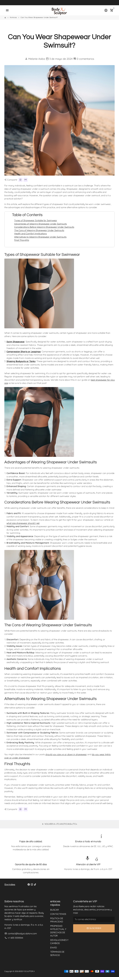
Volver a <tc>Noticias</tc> (59, 824)
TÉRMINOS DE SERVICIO (57, 953)
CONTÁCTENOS (58, 914)
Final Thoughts (21, 240)
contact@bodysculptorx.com (21, 933)
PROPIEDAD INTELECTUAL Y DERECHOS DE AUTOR (58, 931)
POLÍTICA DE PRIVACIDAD (56, 920)
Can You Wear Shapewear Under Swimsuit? (39, 17)
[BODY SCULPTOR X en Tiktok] (35, 884)
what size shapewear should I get (23, 523)
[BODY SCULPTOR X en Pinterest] (29, 884)
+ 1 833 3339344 (14, 937)
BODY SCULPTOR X (27, 971)
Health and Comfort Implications (30, 233)
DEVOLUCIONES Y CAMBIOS (59, 942)
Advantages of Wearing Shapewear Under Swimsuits (40, 223)
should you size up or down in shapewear (66, 754)
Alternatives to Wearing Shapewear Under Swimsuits (40, 236)
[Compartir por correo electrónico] (26, 180)
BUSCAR (54, 909)
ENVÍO (53, 947)
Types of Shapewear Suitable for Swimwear (35, 220)
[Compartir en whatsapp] (20, 180)
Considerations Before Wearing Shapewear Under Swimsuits (44, 227)
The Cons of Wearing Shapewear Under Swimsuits (39, 230)
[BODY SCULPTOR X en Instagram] (32, 884)
